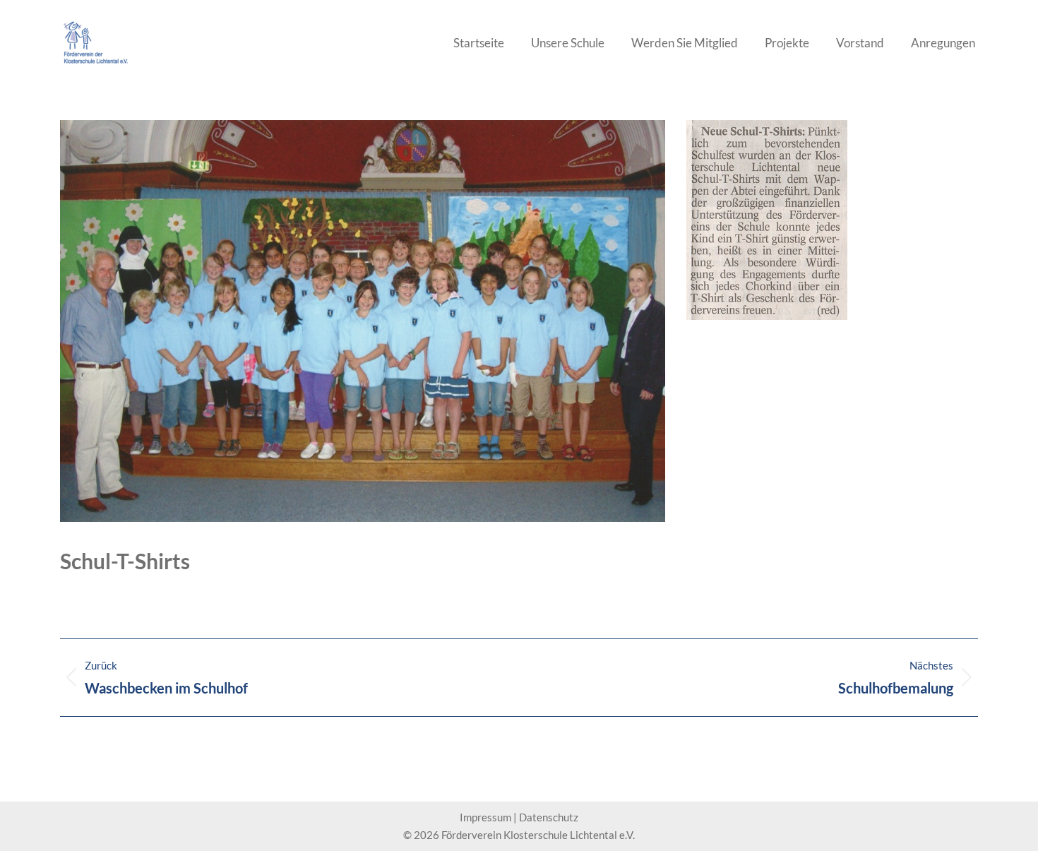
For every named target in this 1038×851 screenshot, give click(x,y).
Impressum (485, 817)
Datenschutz (548, 817)
